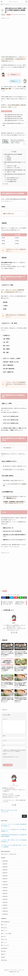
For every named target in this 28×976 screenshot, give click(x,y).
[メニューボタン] (1, 1)
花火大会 (5, 960)
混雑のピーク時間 (11, 171)
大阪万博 (5, 948)
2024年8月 (5, 890)
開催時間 (9, 158)
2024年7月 (5, 893)
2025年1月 (5, 881)
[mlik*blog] (14, 1)
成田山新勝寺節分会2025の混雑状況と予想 (14, 170)
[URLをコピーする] (25, 597)
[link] (12, 632)
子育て (4, 951)
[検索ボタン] (26, 1)
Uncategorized (6, 921)
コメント (5, 719)
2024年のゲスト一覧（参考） (13, 167)
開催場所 (9, 159)
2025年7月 (5, 863)
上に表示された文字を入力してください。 (11, 756)
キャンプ (5, 930)
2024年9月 (5, 887)
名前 (4, 735)
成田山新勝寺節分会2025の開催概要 (13, 154)
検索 (24, 816)
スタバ (4, 936)
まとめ (6, 183)
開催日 (8, 156)
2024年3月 (5, 902)
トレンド (5, 942)
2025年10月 (5, 861)
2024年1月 (5, 908)
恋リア (4, 954)
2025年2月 (5, 878)
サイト (4, 745)
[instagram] (16, 632)
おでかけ (5, 927)
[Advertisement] (14, 36)
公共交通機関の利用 (11, 181)
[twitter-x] (14, 632)
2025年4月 (5, 872)
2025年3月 (5, 875)
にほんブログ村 (4, 811)
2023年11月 (5, 914)
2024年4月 (5, 899)
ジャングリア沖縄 (7, 933)
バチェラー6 (5, 945)
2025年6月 (5, 866)
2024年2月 (5, 905)
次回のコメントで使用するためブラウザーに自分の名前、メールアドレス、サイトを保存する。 (14, 751)
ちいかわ (5, 939)
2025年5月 (5, 869)
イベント (8, 14)
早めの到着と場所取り (12, 179)
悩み (4, 957)
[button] (3, 597)
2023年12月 (5, 911)
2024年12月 (5, 884)
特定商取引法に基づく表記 (14, 971)
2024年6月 (5, 896)
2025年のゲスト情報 (11, 165)
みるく (14, 622)
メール (4, 740)
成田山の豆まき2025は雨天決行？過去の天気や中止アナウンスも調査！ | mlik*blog (18, 141)
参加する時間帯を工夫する (13, 177)
